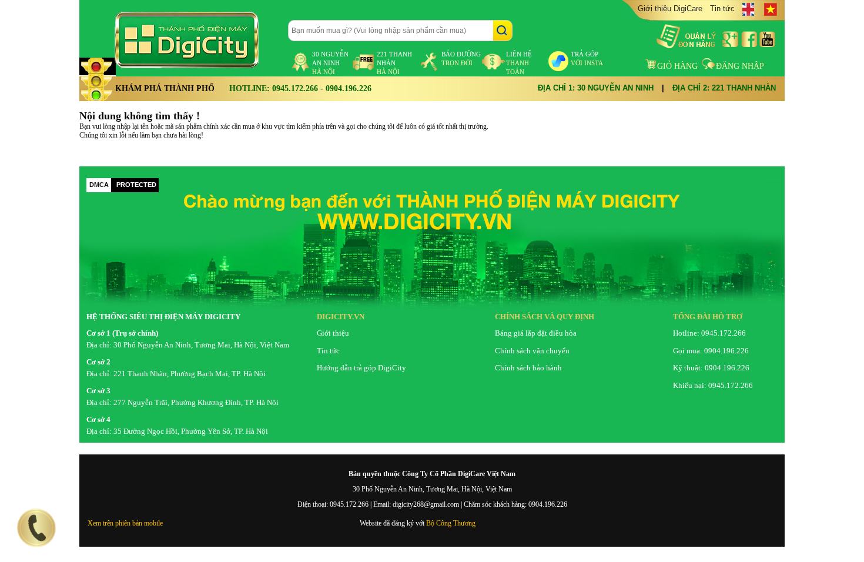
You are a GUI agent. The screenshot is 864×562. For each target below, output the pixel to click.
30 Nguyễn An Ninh (330, 63)
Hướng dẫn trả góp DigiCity (361, 367)
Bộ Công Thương (450, 523)
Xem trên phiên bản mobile (125, 523)
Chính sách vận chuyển (532, 350)
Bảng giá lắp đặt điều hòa (536, 333)
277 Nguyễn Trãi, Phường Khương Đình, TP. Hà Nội (196, 402)
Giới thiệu (333, 333)
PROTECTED (136, 184)
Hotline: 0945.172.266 (709, 333)
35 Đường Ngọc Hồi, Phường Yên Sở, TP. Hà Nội (190, 431)
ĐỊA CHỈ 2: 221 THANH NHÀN (724, 87)
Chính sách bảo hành (528, 367)
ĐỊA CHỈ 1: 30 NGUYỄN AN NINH (596, 87)
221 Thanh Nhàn (394, 63)
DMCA (99, 184)
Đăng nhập (740, 66)
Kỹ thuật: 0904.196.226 (711, 367)
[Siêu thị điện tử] (197, 39)
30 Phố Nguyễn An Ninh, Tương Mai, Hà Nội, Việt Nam (201, 344)
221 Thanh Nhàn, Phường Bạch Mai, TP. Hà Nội (189, 373)
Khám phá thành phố (165, 88)
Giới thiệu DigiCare (670, 8)
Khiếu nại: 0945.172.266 (713, 385)
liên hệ (519, 63)
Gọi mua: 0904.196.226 (711, 350)
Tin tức (722, 8)
